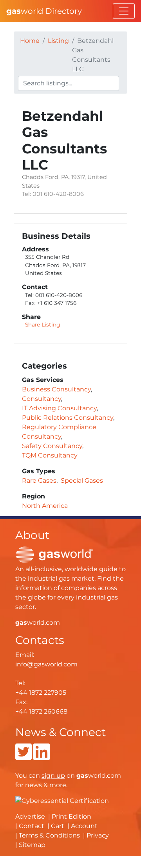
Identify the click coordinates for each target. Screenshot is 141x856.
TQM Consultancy (50, 455)
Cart (57, 826)
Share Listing (42, 324)
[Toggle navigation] (124, 11)
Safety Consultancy (52, 446)
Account (84, 826)
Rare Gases (39, 480)
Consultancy (41, 398)
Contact (31, 826)
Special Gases (82, 480)
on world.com (81, 775)
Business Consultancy (56, 389)
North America (45, 505)
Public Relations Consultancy (67, 417)
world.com (37, 622)
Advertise (30, 816)
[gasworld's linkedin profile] (41, 756)
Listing (58, 40)
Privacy (98, 835)
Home (30, 40)
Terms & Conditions (49, 835)
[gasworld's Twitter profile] (23, 756)
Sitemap (32, 845)
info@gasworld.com (46, 664)
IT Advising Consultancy (59, 408)
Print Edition (71, 816)
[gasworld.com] (54, 554)
